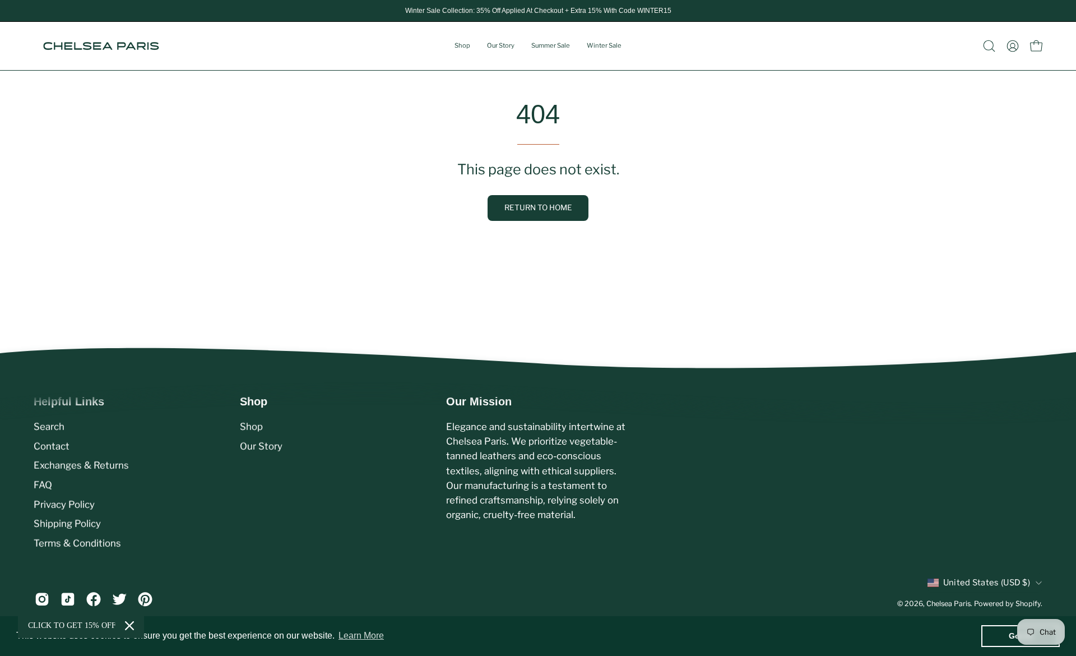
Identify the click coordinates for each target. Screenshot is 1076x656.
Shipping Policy (67, 523)
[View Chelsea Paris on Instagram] (42, 599)
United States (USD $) (986, 583)
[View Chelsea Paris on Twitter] (119, 599)
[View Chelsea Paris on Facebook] (93, 599)
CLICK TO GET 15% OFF (72, 625)
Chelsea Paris (948, 603)
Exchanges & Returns (81, 465)
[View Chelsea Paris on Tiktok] (67, 599)
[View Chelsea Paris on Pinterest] (145, 599)
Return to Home (538, 207)
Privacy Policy (64, 504)
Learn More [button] (361, 635)
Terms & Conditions (77, 542)
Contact (51, 445)
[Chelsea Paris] (101, 46)
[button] (989, 46)
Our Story (261, 445)
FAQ (43, 485)
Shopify (1028, 603)
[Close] (129, 625)
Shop (251, 426)
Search (49, 426)
